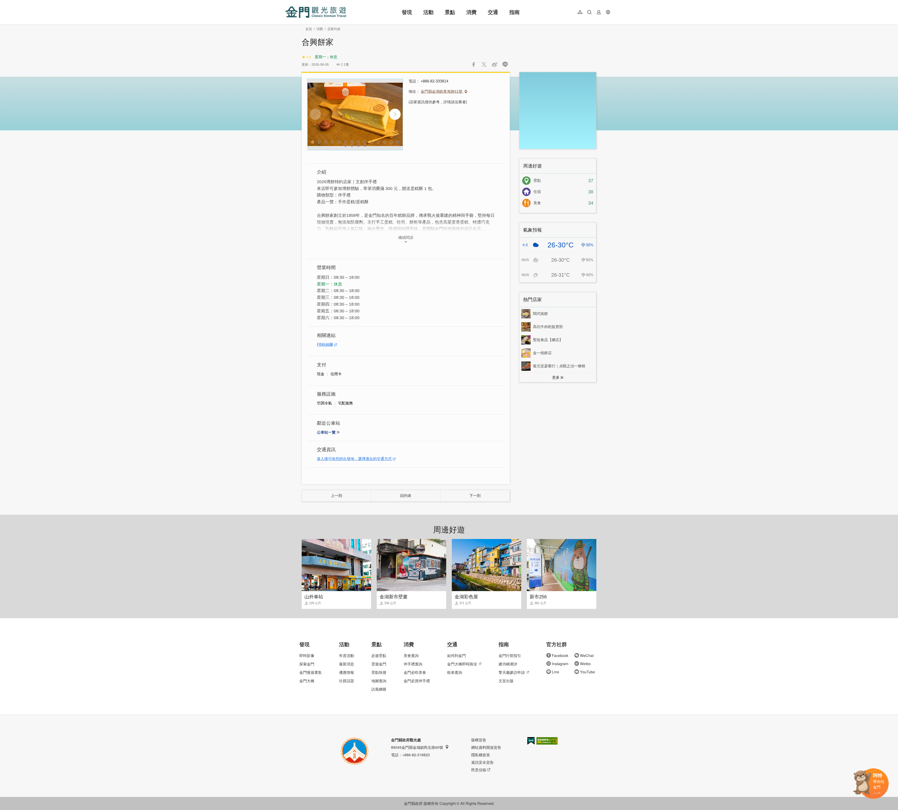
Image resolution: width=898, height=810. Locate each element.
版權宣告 (478, 739)
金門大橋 (306, 680)
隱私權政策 (480, 754)
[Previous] (315, 114)
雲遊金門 (378, 664)
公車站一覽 (326, 432)
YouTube (587, 671)
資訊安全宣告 (482, 762)
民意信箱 (478, 769)
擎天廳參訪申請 (512, 672)
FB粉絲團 (325, 344)
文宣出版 (506, 680)
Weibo (585, 663)
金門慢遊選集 (310, 672)
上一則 (336, 496)
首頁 (308, 29)
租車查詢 (454, 672)
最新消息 (346, 664)
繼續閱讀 (405, 237)
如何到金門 (456, 655)
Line (555, 671)
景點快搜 (378, 672)
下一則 (475, 496)
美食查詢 (411, 655)
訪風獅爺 (378, 689)
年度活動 (346, 655)
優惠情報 (346, 672)
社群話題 (346, 680)
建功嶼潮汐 (508, 664)
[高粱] (355, 114)
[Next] (395, 114)
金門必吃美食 (415, 672)
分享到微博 (494, 64)
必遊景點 (378, 655)
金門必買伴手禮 (417, 680)
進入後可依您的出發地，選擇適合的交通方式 (354, 459)
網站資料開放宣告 (486, 747)
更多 (556, 377)
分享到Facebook (473, 64)
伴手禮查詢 (413, 664)
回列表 (405, 496)
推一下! (484, 64)
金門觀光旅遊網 (315, 12)
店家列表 (333, 29)
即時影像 (306, 655)
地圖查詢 (378, 680)
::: (286, 2)
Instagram (560, 663)
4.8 (308, 57)
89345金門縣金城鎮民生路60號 (417, 747)
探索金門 (306, 664)
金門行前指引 (510, 655)
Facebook (560, 655)
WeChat (587, 655)
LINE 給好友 (505, 64)
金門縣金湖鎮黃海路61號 (442, 91)
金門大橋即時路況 (462, 664)
